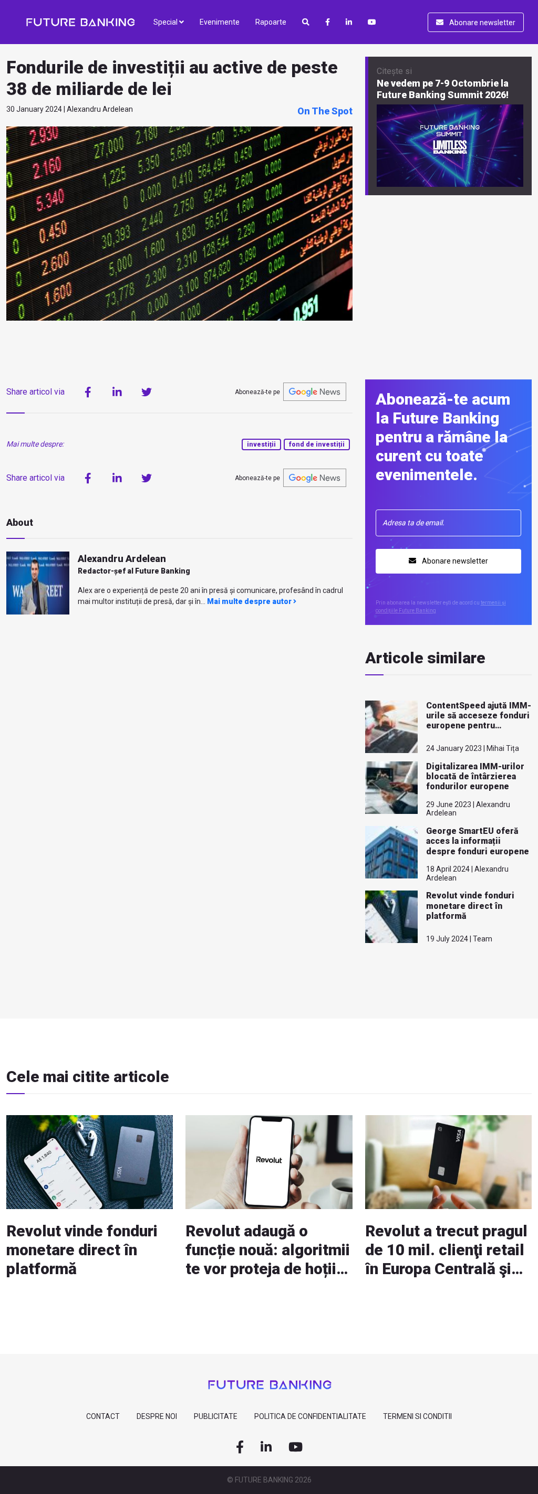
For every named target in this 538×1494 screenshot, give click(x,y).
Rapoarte (270, 22)
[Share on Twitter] (146, 392)
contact (103, 1416)
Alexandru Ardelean (122, 558)
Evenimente (220, 22)
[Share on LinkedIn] (117, 392)
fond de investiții (317, 444)
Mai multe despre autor (250, 601)
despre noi (157, 1416)
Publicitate (215, 1416)
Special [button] (166, 22)
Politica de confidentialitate (310, 1416)
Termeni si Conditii (417, 1416)
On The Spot (325, 110)
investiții (261, 444)
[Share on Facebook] (87, 392)
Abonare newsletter (481, 22)
